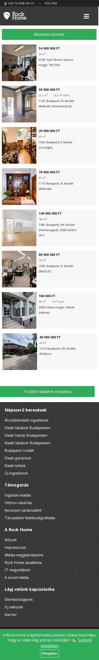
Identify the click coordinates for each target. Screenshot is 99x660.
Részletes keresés (49, 34)
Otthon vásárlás (18, 502)
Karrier (11, 614)
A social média (17, 577)
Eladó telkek (15, 465)
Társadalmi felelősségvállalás (30, 517)
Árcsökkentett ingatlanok (27, 420)
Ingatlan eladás (18, 495)
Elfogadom (49, 653)
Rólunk (51, 3)
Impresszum (15, 547)
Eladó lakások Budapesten (27, 427)
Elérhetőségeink (19, 599)
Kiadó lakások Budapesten (27, 442)
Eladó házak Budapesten (26, 435)
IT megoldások (17, 569)
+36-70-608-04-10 (20, 3)
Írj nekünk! (14, 607)
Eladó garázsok (18, 458)
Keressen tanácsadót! (23, 510)
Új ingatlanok (16, 473)
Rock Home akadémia (23, 562)
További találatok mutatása (47, 391)
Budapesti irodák (19, 450)
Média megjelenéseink (24, 555)
